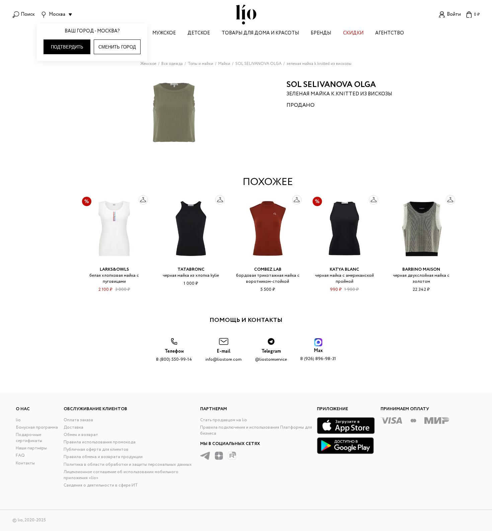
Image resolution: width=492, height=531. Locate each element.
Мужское (164, 33)
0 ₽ (477, 14)
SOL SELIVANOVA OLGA (331, 85)
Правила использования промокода (100, 442)
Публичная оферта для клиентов (96, 449)
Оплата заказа (78, 420)
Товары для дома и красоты (260, 33)
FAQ (20, 455)
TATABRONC (190, 269)
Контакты (25, 463)
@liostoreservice (271, 355)
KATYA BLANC (344, 269)
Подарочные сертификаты (29, 438)
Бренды (321, 33)
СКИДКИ (353, 33)
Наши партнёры (31, 448)
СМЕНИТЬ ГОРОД (117, 47)
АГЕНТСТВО (389, 33)
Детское (198, 33)
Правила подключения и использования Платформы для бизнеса (256, 430)
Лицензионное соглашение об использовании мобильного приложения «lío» (121, 475)
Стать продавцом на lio (223, 420)
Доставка (73, 427)
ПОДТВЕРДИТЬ (67, 47)
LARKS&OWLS (114, 269)
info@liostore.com (224, 355)
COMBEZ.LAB (267, 269)
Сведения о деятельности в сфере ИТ (101, 485)
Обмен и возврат (81, 435)
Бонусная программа (37, 427)
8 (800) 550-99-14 (174, 355)
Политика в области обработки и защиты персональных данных (128, 464)
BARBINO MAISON (421, 269)
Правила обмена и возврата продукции (103, 457)
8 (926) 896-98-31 (318, 354)
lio (18, 420)
